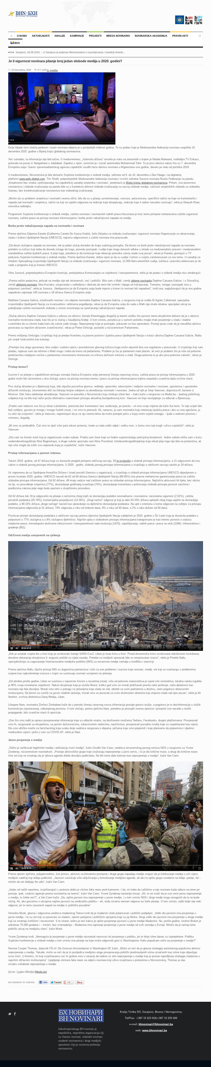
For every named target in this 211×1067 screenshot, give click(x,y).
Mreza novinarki (118, 35)
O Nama (22, 35)
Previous (9, 52)
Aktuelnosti (40, 35)
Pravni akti (180, 35)
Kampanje (77, 35)
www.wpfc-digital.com (32, 178)
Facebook (15, 1014)
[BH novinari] (23, 14)
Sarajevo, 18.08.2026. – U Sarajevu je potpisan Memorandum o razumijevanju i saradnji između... (70, 52)
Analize (59, 35)
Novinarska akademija (151, 35)
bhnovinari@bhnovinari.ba (156, 1024)
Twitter (9, 1014)
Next (13, 52)
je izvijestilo (124, 460)
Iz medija (52, 70)
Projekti (95, 35)
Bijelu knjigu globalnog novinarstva (146, 182)
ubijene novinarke (141, 280)
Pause (11, 52)
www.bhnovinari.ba (154, 1030)
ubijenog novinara (26, 284)
